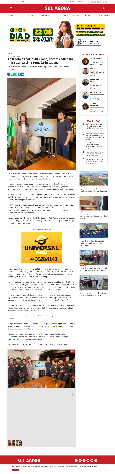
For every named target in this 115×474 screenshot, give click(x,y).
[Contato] (106, 2)
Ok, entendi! (15, 470)
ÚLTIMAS (11, 15)
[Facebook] (98, 2)
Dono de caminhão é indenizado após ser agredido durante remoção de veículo (95, 145)
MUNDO (76, 15)
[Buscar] (104, 8)
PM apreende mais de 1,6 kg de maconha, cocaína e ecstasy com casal (94, 161)
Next (73, 394)
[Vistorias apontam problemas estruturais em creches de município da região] (94, 203)
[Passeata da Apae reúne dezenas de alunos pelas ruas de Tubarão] (94, 282)
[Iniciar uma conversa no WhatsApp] (92, 2)
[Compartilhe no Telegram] (19, 74)
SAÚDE (56, 15)
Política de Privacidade (58, 466)
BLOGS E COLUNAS (102, 15)
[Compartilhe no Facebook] (8, 74)
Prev (10, 394)
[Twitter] (101, 2)
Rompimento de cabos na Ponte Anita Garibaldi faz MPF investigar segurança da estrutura (94, 127)
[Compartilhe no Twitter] (12, 74)
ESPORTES (31, 15)
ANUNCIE (79, 1)
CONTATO (87, 1)
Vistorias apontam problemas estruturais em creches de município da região (93, 216)
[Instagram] (95, 2)
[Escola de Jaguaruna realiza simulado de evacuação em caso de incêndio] (94, 257)
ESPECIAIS (87, 15)
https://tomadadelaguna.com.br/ (56, 324)
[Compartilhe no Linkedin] (22, 74)
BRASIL (65, 15)
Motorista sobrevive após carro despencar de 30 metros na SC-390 (94, 153)
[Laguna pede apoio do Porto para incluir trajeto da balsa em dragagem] (94, 178)
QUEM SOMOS (71, 1)
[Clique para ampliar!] (41, 388)
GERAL (21, 15)
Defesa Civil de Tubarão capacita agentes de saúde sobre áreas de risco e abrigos (92, 243)
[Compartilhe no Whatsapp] (15, 74)
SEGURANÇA (44, 15)
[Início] (57, 9)
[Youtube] (103, 2)
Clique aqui (41, 344)
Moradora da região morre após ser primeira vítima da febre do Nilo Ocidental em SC (95, 136)
